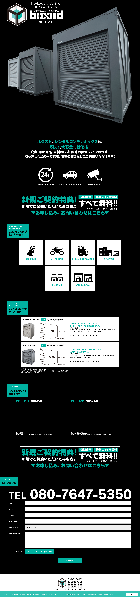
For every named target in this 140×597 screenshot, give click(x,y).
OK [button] (132, 594)
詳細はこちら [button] (112, 594)
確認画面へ (70, 560)
